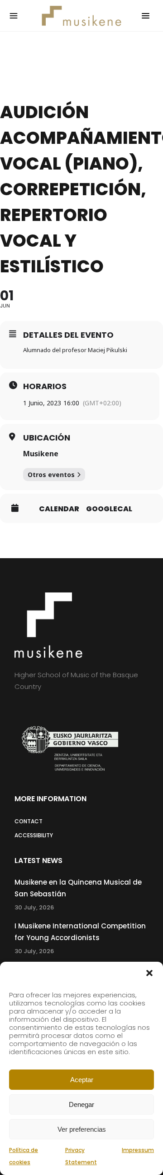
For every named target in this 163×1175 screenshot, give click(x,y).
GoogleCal (109, 509)
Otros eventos (51, 474)
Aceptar (81, 1079)
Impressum (138, 1150)
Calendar (59, 509)
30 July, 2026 (34, 907)
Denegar (81, 1104)
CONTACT (28, 821)
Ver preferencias (82, 1129)
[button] (149, 973)
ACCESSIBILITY (33, 835)
